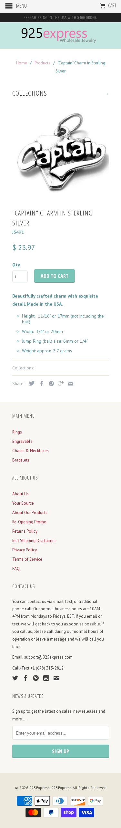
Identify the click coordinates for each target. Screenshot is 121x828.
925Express (39, 787)
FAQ (16, 568)
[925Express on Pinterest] (36, 678)
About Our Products (29, 512)
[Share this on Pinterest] (49, 383)
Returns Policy (24, 531)
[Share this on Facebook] (40, 383)
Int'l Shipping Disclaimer (34, 540)
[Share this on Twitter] (30, 383)
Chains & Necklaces (30, 450)
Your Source (23, 503)
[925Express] (60, 35)
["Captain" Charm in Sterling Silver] (60, 153)
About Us (20, 494)
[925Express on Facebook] (25, 678)
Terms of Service (27, 559)
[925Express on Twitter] (15, 678)
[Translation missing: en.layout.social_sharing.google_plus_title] (59, 383)
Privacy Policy (24, 550)
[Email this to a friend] (69, 383)
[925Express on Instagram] (46, 678)
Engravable (22, 441)
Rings (17, 432)
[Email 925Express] (56, 678)
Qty (16, 265)
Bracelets (20, 460)
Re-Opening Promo (29, 522)
